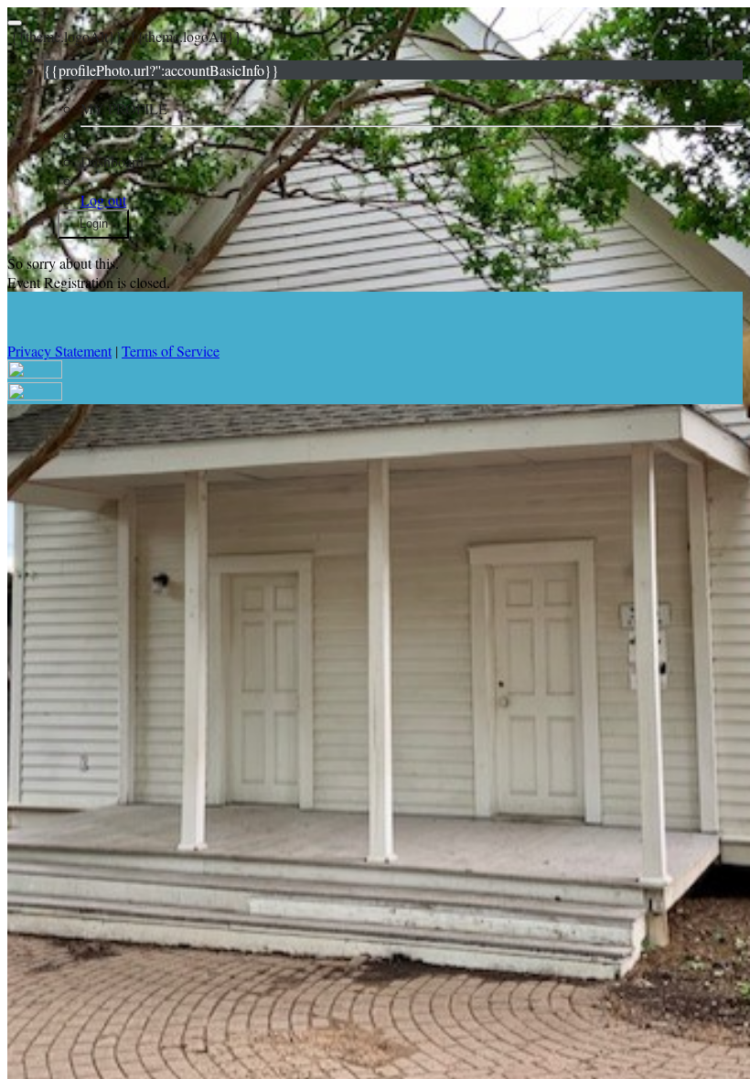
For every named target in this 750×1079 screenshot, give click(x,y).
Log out (103, 199)
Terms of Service (171, 350)
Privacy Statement (59, 350)
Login (94, 223)
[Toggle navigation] (14, 23)
